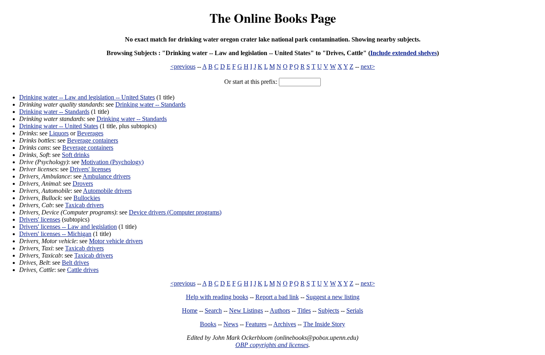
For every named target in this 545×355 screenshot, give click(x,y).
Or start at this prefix (250, 81)
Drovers (83, 183)
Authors (280, 310)
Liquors (59, 133)
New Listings (246, 310)
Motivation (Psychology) (112, 162)
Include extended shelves (403, 53)
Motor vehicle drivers (116, 241)
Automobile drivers (107, 190)
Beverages (90, 133)
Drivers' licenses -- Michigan (55, 233)
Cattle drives (83, 269)
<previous (182, 66)
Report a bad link (277, 297)
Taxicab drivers (84, 205)
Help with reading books (217, 297)
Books (208, 324)
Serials (354, 310)
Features (256, 324)
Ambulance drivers (106, 176)
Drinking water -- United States (58, 126)
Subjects (328, 310)
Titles (304, 310)
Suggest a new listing (332, 297)
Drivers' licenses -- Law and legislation (68, 226)
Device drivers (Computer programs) (175, 212)
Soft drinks (75, 154)
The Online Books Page (272, 17)
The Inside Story (324, 324)
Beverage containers (92, 140)
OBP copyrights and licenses (271, 344)
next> (368, 66)
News (230, 324)
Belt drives (75, 262)
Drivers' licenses (90, 169)
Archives (284, 324)
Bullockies (86, 197)
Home (189, 310)
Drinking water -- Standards (150, 104)
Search (213, 310)
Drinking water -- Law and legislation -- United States (87, 97)
